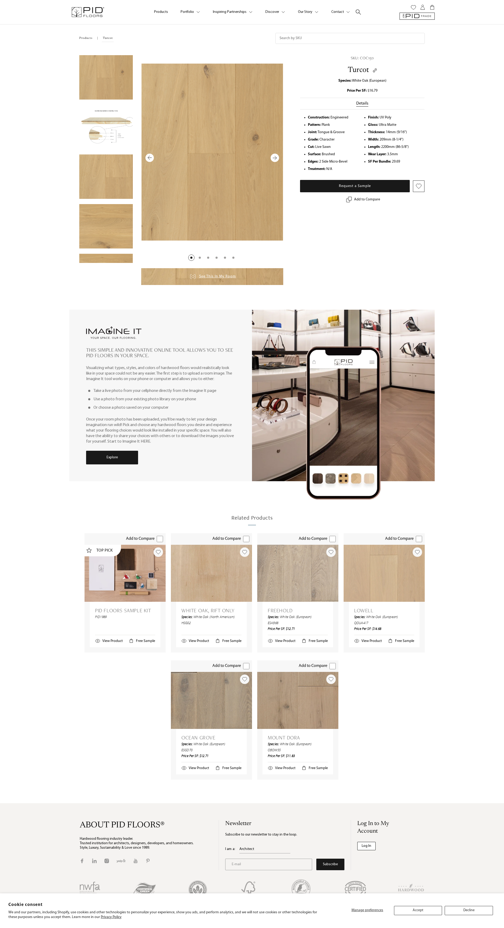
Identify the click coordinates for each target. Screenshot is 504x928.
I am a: (230, 849)
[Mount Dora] (297, 700)
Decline (469, 910)
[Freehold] (297, 573)
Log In (366, 846)
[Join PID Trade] (417, 16)
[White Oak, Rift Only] (211, 573)
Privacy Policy (111, 917)
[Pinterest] (148, 861)
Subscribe (330, 864)
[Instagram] (106, 861)
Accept (418, 910)
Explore (112, 457)
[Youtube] (135, 861)
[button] (191, 258)
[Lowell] (384, 573)
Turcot (358, 70)
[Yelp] (121, 861)
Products (161, 12)
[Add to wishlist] (158, 552)
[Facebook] (82, 861)
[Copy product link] (375, 70)
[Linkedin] (94, 861)
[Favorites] (413, 7)
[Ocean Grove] (211, 700)
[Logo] (87, 12)
